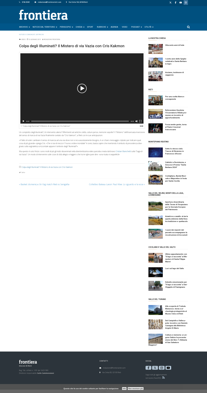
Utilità (148, 27)
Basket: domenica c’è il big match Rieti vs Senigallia (44, 184)
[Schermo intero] (140, 121)
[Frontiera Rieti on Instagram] (186, 2)
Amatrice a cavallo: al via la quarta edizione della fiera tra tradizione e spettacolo (176, 218)
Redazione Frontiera (52, 39)
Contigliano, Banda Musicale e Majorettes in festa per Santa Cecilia (176, 178)
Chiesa (79, 27)
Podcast (135, 27)
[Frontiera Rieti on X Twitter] (170, 2)
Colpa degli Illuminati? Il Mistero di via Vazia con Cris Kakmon (47, 167)
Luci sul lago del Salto (174, 268)
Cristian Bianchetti (123, 151)
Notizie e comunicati (27, 34)
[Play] (23, 121)
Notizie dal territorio (44, 27)
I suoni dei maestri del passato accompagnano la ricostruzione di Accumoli (176, 232)
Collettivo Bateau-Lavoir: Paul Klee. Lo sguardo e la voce (117, 184)
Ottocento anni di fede (174, 45)
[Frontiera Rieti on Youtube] (180, 2)
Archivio (23, 27)
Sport (90, 27)
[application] (82, 88)
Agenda (114, 27)
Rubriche (101, 27)
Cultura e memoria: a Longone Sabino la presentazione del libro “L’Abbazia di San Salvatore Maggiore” (167, 340)
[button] (82, 88)
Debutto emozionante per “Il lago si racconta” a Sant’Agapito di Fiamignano (176, 284)
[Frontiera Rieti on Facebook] (175, 2)
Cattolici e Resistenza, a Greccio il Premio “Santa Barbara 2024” (175, 164)
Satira (23, 172)
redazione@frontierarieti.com (49, 2)
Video (124, 27)
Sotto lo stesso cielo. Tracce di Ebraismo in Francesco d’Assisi (174, 151)
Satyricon (40, 34)
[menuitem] (24, 27)
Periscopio (65, 27)
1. (45, 126)
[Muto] (136, 121)
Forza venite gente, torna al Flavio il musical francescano (176, 127)
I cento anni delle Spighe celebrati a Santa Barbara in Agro (176, 61)
